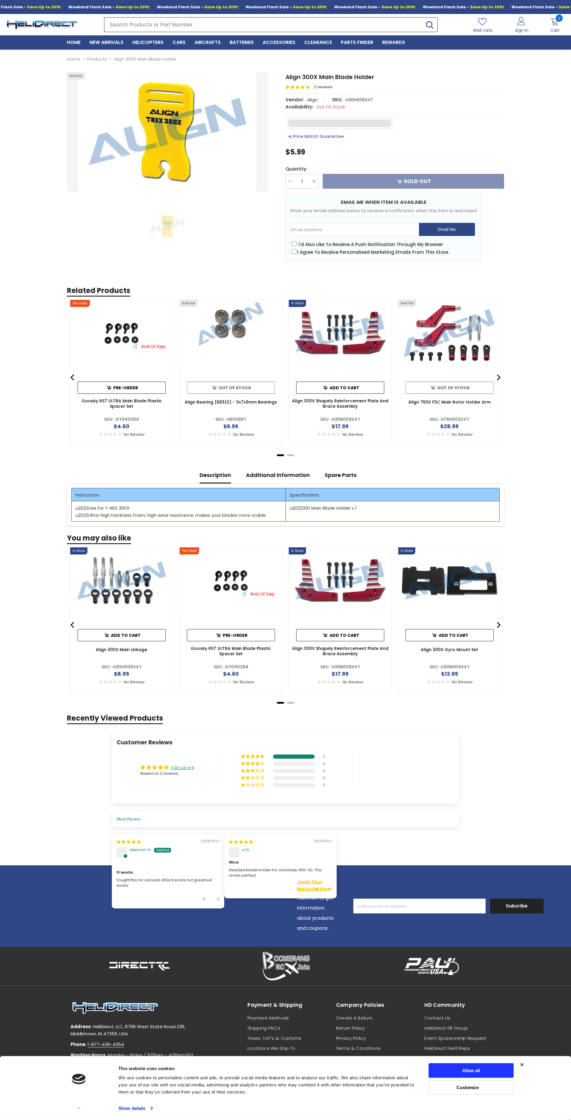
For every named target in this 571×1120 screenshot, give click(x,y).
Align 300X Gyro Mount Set (449, 649)
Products (97, 59)
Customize (468, 1087)
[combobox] (263, 25)
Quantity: (297, 169)
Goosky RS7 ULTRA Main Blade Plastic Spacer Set (121, 403)
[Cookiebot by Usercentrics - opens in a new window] (79, 1108)
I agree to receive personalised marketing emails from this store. (373, 252)
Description (215, 475)
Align (312, 100)
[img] (129, 883)
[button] (300, 87)
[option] (167, 132)
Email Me (447, 229)
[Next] (498, 377)
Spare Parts (341, 475)
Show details (131, 1108)
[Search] (270, 25)
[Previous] (73, 377)
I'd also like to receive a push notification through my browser (371, 244)
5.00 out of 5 (182, 768)
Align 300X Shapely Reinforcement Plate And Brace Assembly (340, 403)
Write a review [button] (393, 769)
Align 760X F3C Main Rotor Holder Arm (449, 402)
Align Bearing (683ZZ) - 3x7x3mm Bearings (231, 402)
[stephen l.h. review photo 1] (168, 970)
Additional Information (278, 475)
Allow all (471, 1070)
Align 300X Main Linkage (121, 649)
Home (73, 59)
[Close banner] (521, 1064)
